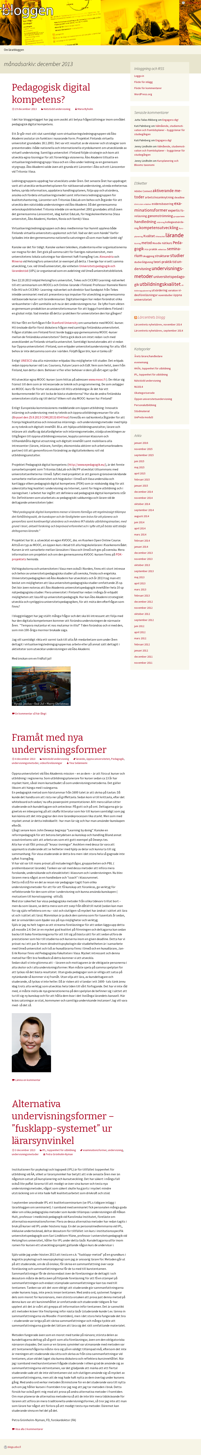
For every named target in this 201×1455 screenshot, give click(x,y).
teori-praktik (162, 262)
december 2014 (143, 491)
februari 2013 (142, 595)
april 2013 (139, 583)
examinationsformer (95, 1150)
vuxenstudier (165, 295)
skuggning (148, 256)
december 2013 (143, 553)
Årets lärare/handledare (148, 356)
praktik (153, 249)
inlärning (161, 222)
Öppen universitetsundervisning (153, 399)
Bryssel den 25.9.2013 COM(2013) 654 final (41, 417)
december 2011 (143, 656)
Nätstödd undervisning (57, 109)
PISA (146, 249)
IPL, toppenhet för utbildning (59, 1150)
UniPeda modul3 (143, 417)
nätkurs (167, 243)
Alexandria (107, 256)
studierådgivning (143, 262)
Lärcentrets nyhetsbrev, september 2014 (158, 330)
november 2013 (143, 559)
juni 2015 (139, 461)
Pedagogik (117, 759)
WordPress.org (143, 94)
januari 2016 (141, 443)
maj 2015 (139, 467)
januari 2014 (141, 546)
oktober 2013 (142, 565)
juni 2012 (139, 626)
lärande (80, 759)
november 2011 (143, 662)
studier (177, 255)
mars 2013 (140, 589)
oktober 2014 (142, 504)
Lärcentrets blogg (151, 317)
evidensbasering (163, 204)
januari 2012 (141, 650)
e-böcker (147, 204)
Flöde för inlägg (143, 82)
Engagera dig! (170, 120)
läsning (137, 243)
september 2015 (144, 455)
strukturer (162, 256)
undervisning (115, 1150)
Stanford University (65, 323)
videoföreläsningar (51, 763)
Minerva (17, 261)
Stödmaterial (142, 411)
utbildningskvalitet (160, 284)
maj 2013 (139, 577)
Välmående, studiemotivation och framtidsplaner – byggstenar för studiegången (159, 130)
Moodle (157, 243)
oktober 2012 (142, 614)
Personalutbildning (145, 405)
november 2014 (143, 498)
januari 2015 (141, 485)
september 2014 (144, 510)
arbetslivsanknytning (159, 197)
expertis (174, 210)
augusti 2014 (141, 516)
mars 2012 (140, 638)
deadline (179, 197)
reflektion (162, 249)
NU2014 (138, 386)
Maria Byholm (85, 109)
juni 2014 (139, 522)
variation (173, 290)
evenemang (141, 362)
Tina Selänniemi (78, 763)
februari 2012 (142, 644)
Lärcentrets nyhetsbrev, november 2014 (158, 324)
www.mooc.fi (97, 379)
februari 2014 (142, 540)
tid (174, 262)
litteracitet (160, 236)
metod (146, 242)
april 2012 (139, 632)
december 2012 (143, 601)
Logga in (139, 76)
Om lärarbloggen (14, 50)
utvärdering (159, 290)
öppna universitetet (98, 759)
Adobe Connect (143, 191)
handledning (145, 221)
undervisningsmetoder (25, 763)
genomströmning (160, 216)
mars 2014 (140, 534)
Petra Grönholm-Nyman (59, 1154)
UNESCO (26, 360)
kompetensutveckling (158, 227)
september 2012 (144, 620)
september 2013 (144, 571)
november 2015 (143, 449)
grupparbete (179, 216)
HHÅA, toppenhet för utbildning (152, 368)
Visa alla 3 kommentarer (29, 1429)
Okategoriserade (144, 393)
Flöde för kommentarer (148, 88)
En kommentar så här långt (30, 713)
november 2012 (143, 608)
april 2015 (139, 473)
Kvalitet (149, 236)
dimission (138, 204)
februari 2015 (142, 479)
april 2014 (139, 528)
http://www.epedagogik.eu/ (87, 464)
